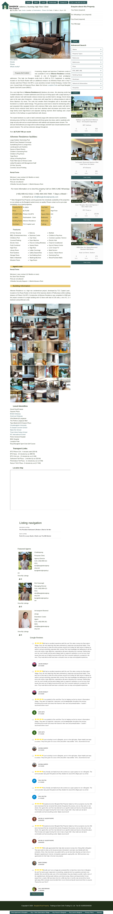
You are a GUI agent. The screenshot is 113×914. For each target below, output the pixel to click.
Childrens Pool (15, 238)
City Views (33, 238)
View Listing (87, 135)
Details (12, 62)
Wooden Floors (15, 260)
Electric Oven (14, 243)
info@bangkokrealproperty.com (46, 197)
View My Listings (23, 575)
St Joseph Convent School (18, 427)
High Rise (33, 248)
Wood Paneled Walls (55, 257)
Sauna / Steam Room (56, 253)
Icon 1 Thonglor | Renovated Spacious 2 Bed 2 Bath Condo (86, 205)
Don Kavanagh (39, 583)
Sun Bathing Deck (35, 255)
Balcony (32, 233)
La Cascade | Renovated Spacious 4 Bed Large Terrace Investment (87, 163)
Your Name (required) (78, 10)
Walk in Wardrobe (15, 257)
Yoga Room (33, 260)
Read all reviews (36, 894)
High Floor (13, 248)
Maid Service (53, 250)
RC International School (18, 434)
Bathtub (51, 233)
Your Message (75, 24)
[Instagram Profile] (21, 579)
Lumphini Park (52, 85)
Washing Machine (35, 257)
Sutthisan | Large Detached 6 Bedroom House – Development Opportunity (87, 120)
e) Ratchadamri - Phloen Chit (40, 10)
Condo (24, 10)
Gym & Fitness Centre (56, 245)
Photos (12, 64)
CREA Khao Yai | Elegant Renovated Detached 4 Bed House (87, 248)
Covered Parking (15, 240)
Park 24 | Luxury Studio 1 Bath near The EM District (35, 535)
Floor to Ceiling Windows (38, 243)
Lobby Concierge (35, 250)
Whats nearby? (15, 66)
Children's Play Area (55, 235)
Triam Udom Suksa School (18, 432)
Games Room (34, 245)
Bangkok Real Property (41, 905)
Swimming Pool (54, 255)
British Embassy (15, 414)
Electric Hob (53, 240)
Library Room (14, 250)
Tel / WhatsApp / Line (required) (81, 14)
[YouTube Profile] (19, 579)
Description (13, 59)
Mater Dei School (15, 430)
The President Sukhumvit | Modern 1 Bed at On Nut (35, 528)
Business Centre (35, 235)
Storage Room (14, 255)
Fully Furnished (15, 245)
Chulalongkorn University (18, 425)
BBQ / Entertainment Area (18, 235)
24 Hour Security (15, 233)
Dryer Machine (34, 240)
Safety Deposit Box (36, 253)
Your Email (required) (78, 19)
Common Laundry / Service (57, 238)
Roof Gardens (14, 253)
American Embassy (16, 416)
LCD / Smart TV (54, 248)
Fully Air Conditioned (55, 243)
